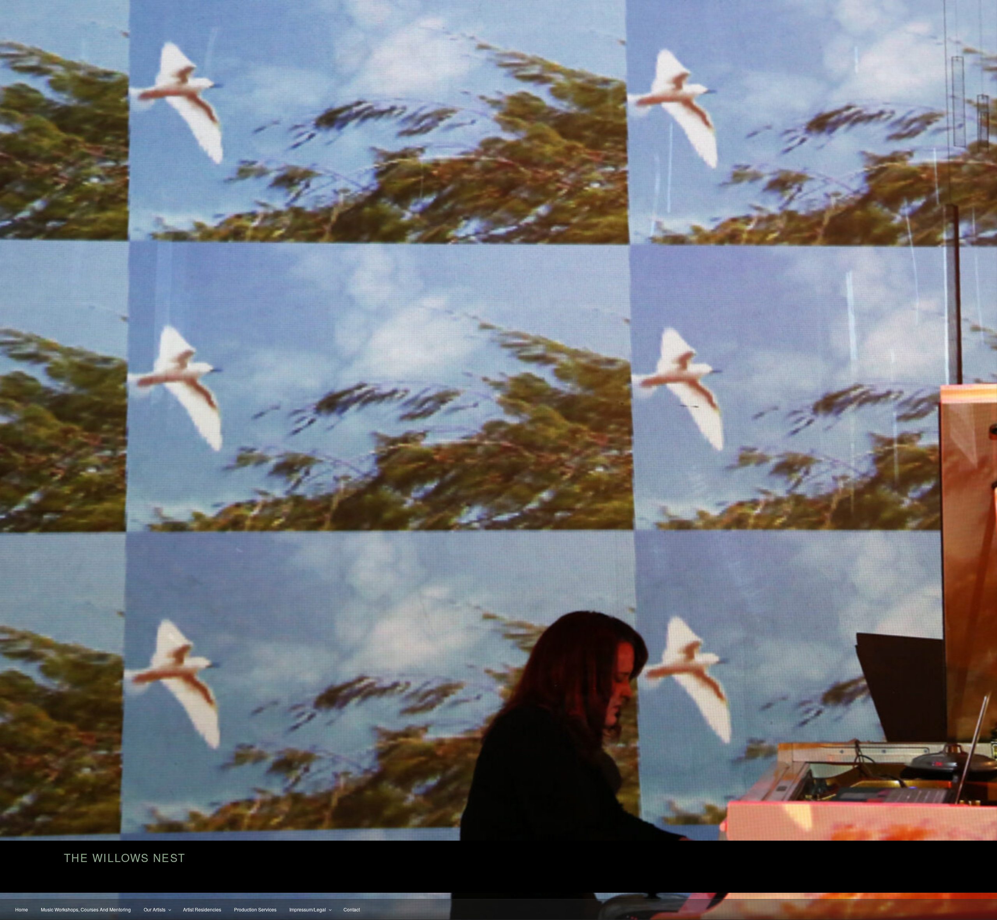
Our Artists (155, 909)
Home (21, 909)
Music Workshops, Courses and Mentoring (86, 909)
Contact (351, 909)
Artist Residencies (202, 909)
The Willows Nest (124, 857)
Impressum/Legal (307, 909)
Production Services (255, 909)
